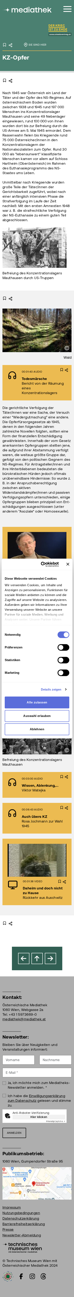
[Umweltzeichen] (7, 1276)
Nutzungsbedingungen (21, 1213)
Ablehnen (37, 729)
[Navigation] (67, 9)
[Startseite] (27, 9)
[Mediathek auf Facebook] (21, 1276)
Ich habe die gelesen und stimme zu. (39, 1100)
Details (56, 382)
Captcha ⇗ (55, 1121)
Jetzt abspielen (24, 548)
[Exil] (23, 958)
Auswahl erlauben (37, 716)
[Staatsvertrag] (46, 31)
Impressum (11, 1207)
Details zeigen (51, 689)
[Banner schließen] (67, 564)
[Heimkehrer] (50, 958)
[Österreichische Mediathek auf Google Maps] (37, 1183)
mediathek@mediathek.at (24, 1019)
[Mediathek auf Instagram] (32, 1276)
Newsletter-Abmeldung (21, 1235)
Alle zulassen (37, 702)
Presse (8, 1229)
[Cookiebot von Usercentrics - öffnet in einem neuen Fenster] (43, 564)
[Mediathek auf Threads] (43, 1276)
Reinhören (26, 382)
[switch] (63, 647)
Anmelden (14, 1132)
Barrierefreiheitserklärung (23, 1224)
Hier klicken (38, 1117)
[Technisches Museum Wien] (22, 1247)
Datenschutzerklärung (20, 1218)
